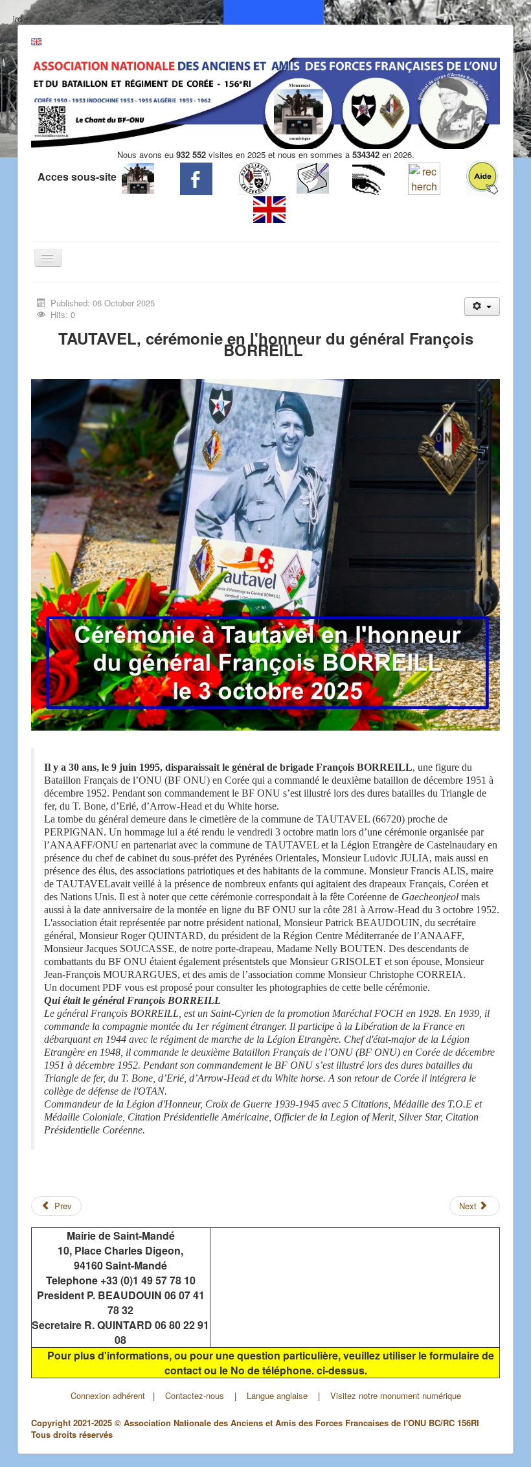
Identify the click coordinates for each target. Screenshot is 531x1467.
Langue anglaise (277, 1395)
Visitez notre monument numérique (395, 1395)
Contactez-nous (194, 1395)
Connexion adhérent (108, 1395)
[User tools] (482, 306)
